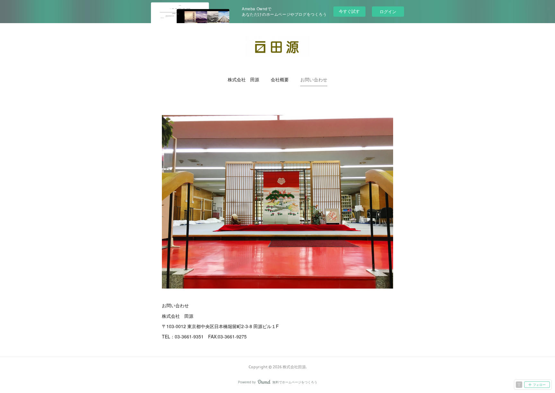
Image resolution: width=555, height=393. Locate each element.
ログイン (388, 11)
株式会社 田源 (243, 80)
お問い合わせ (313, 80)
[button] (243, 79)
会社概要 (280, 80)
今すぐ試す (349, 11)
